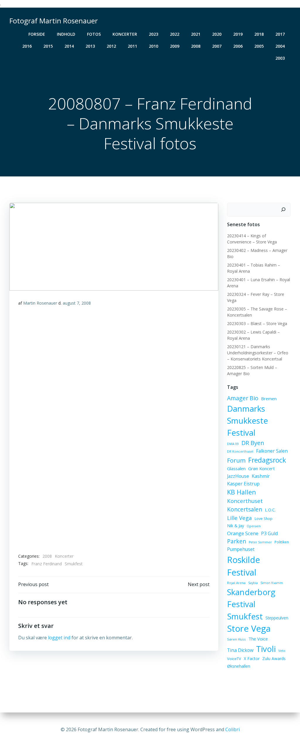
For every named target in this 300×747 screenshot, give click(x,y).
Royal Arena (236, 583)
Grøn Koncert (261, 468)
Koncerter (124, 34)
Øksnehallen (238, 666)
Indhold (66, 34)
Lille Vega (239, 517)
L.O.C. (270, 510)
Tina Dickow (240, 650)
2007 (216, 46)
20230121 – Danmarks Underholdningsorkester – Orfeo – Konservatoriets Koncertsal (257, 353)
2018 (259, 34)
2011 (132, 46)
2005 (259, 46)
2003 (280, 58)
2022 (174, 34)
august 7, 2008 (77, 303)
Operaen (254, 526)
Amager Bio (242, 398)
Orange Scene (242, 533)
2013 (90, 46)
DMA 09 (233, 444)
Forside (36, 34)
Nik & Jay (235, 525)
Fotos (94, 34)
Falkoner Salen (272, 451)
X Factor (252, 658)
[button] (113, 429)
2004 (280, 46)
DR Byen (252, 443)
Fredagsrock (267, 460)
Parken (236, 541)
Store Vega (249, 628)
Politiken (282, 542)
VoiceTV (234, 658)
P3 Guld (269, 533)
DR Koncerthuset (240, 451)
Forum (236, 460)
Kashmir (261, 476)
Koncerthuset (245, 500)
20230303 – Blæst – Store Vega (257, 323)
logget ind (59, 637)
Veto (281, 651)
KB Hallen (241, 492)
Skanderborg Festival (251, 598)
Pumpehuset (241, 549)
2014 (69, 46)
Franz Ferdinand (46, 563)
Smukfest (74, 563)
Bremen (269, 398)
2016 (27, 46)
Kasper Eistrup (243, 483)
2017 (280, 34)
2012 (111, 46)
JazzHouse (238, 476)
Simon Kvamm (271, 583)
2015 (48, 46)
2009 (174, 46)
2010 (153, 46)
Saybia (253, 583)
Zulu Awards (274, 658)
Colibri (232, 729)
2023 (153, 34)
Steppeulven (276, 618)
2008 (195, 46)
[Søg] (283, 210)
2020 (216, 34)
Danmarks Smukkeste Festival (247, 420)
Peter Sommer (260, 542)
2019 (238, 34)
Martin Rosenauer (40, 303)
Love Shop (263, 518)
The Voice (258, 639)
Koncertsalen (244, 509)
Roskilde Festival (243, 566)
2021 (195, 34)
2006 (238, 46)
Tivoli (266, 648)
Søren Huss (236, 639)
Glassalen (236, 468)
